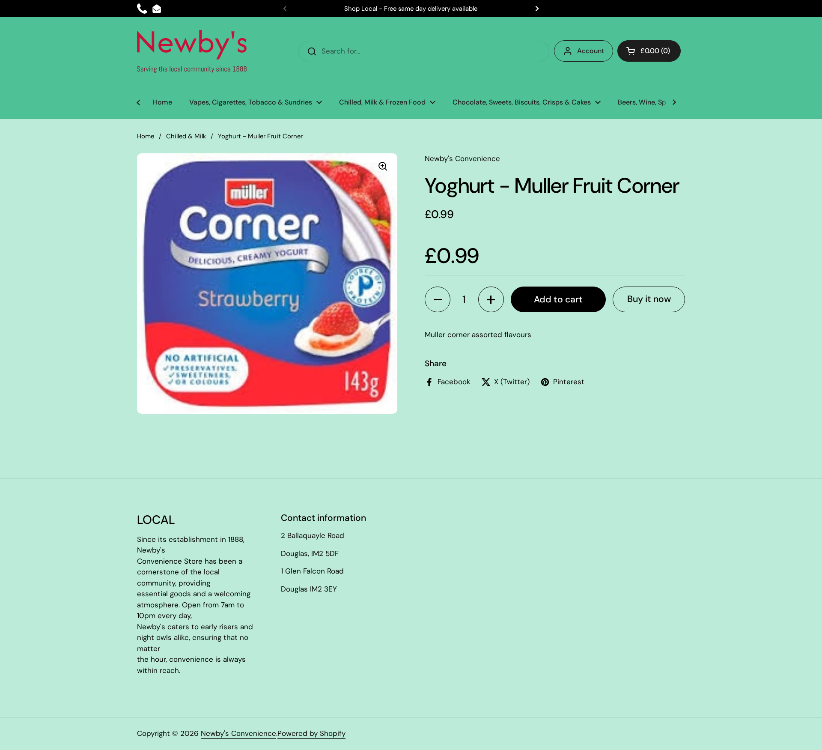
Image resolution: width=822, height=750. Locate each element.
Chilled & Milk (186, 136)
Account (590, 50)
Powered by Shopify (311, 733)
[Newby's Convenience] (192, 51)
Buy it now (649, 299)
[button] (437, 299)
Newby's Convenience (238, 733)
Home (145, 136)
